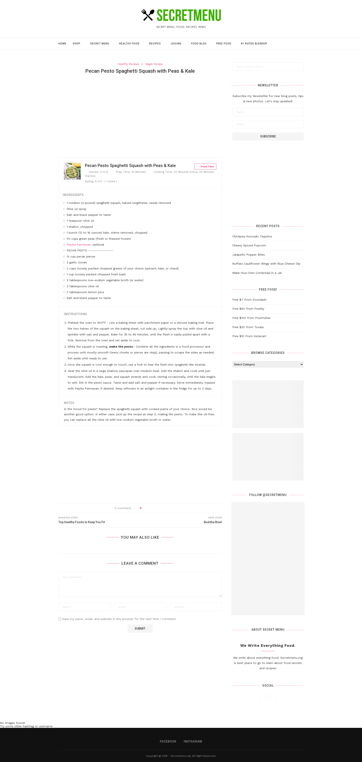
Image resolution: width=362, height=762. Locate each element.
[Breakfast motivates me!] (286, 558)
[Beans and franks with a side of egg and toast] (249, 521)
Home (62, 43)
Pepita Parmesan (78, 244)
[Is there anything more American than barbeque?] (249, 596)
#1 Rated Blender (254, 43)
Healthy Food (129, 43)
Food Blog (199, 43)
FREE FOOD (223, 43)
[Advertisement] (140, 108)
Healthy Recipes (128, 64)
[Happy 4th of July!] (249, 558)
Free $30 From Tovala (248, 327)
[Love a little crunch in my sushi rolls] (286, 521)
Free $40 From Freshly (248, 308)
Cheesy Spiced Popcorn (249, 245)
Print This (207, 166)
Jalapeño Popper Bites (248, 254)
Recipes (155, 43)
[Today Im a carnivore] (286, 596)
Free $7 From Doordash (249, 299)
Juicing (176, 43)
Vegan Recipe (154, 64)
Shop (76, 43)
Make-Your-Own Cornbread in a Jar (257, 272)
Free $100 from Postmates (251, 318)
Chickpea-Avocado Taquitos (252, 236)
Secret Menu (99, 43)
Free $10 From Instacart (249, 336)
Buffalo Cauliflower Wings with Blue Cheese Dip (266, 263)
